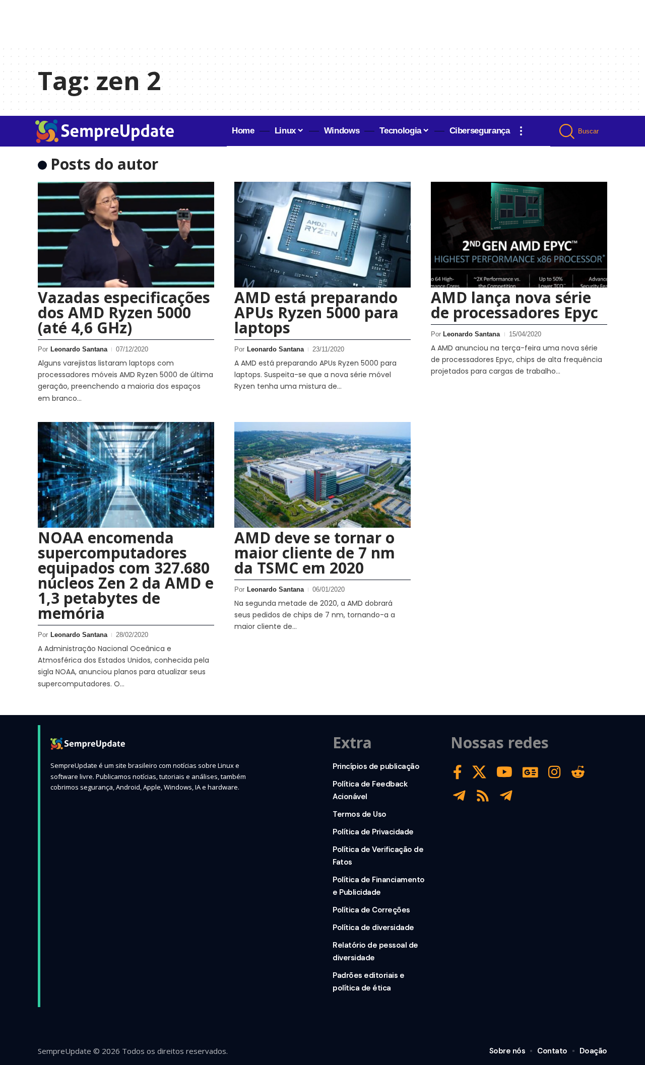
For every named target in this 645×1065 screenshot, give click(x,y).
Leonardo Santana (78, 349)
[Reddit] (578, 772)
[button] (521, 131)
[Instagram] (554, 772)
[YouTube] (504, 772)
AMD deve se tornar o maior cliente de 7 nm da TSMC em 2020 (314, 552)
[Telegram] (459, 796)
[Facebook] (457, 772)
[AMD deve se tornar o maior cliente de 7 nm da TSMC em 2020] (322, 475)
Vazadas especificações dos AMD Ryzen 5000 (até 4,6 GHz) (124, 312)
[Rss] (482, 796)
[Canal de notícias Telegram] (506, 796)
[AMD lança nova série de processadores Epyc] (519, 235)
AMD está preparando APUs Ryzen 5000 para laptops (316, 312)
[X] (479, 772)
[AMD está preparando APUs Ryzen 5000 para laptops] (322, 235)
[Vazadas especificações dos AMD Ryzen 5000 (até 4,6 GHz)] (126, 235)
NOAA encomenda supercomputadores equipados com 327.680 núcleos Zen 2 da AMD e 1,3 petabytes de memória (126, 575)
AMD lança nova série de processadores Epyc (514, 305)
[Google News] (530, 772)
